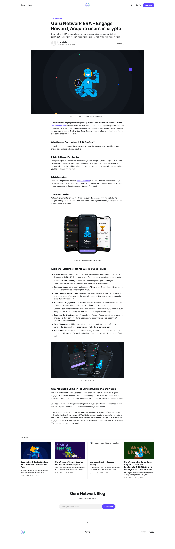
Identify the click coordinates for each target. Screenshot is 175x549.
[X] (87, 523)
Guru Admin (62, 42)
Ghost (152, 532)
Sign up (87, 532)
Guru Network (56, 18)
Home (23, 5)
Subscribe (148, 5)
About (30, 5)
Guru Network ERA (58, 126)
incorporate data (83, 181)
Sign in (138, 5)
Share (119, 43)
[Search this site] (131, 5)
